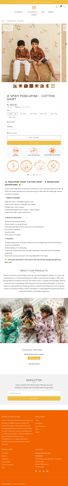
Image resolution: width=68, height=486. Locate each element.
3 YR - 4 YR (43, 114)
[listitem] (34, 2)
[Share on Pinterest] (37, 175)
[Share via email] (40, 175)
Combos (51, 12)
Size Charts (5, 453)
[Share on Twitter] (34, 175)
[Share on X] (31, 175)
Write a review (34, 358)
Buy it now (34, 143)
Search (34, 15)
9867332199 (39, 456)
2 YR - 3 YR (33, 114)
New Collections (40, 426)
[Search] (64, 7)
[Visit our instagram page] (40, 471)
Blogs (3, 468)
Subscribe (34, 398)
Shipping (17, 107)
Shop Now (50, 2)
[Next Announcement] (60, 2)
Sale (43, 12)
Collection (32, 12)
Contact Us (5, 459)
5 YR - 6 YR (12, 117)
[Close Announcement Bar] (66, 2)
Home (37, 420)
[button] (11, 122)
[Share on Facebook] (28, 175)
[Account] (56, 7)
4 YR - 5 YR (53, 114)
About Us (4, 456)
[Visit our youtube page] (47, 471)
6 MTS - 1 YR (12, 114)
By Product (18, 12)
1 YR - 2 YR (23, 114)
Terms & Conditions (8, 465)
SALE (37, 429)
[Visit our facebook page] (36, 471)
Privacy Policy (6, 462)
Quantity (9, 126)
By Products (38, 423)
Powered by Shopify (6, 484)
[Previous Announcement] (8, 2)
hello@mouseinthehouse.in (43, 453)
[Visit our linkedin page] (43, 471)
